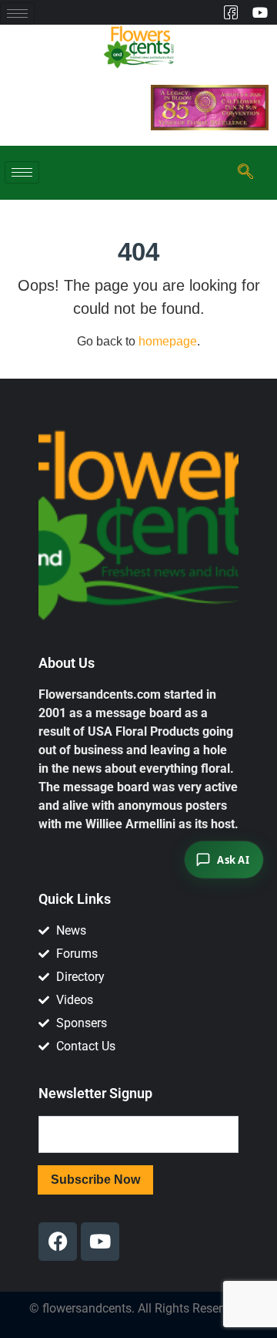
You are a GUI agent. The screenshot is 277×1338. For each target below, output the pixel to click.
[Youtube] (259, 12)
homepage (167, 341)
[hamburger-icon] (17, 13)
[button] (243, 172)
